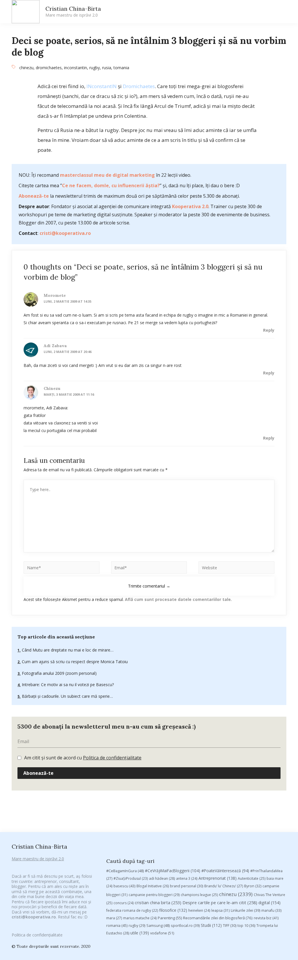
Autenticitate (251, 878)
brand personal (186, 886)
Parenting (170, 917)
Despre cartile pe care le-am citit (219, 902)
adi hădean (162, 878)
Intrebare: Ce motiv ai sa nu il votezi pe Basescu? (67, 684)
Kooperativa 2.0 (190, 206)
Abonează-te (34, 196)
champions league (199, 894)
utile (139, 933)
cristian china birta (158, 902)
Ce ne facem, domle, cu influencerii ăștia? (111, 185)
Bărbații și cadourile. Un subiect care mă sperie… (67, 696)
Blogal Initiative (152, 886)
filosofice (173, 910)
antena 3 (186, 878)
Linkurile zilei (245, 910)
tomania (121, 67)
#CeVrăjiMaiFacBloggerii (172, 870)
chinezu (26, 67)
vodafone (162, 933)
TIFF (229, 925)
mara (114, 918)
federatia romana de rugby (132, 910)
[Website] (236, 568)
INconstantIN (101, 86)
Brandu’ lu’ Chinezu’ (223, 886)
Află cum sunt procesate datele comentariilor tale (178, 599)
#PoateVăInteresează (225, 870)
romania (116, 925)
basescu (124, 885)
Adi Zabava (55, 345)
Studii (211, 925)
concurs (123, 902)
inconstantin (75, 67)
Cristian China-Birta (73, 11)
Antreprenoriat (217, 878)
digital (269, 902)
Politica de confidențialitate (112, 757)
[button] (232, 12)
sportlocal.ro (185, 925)
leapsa (220, 910)
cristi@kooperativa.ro (65, 233)
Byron (252, 886)
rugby (94, 67)
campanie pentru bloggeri (154, 894)
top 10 (246, 925)
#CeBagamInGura (125, 870)
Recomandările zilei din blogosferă (218, 917)
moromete (55, 295)
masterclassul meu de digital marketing (107, 175)
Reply (268, 330)
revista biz (266, 917)
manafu (271, 910)
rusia (106, 67)
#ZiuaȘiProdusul (130, 878)
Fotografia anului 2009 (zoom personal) (59, 673)
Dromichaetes (139, 86)
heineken (199, 910)
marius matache (140, 918)
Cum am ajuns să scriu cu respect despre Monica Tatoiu (74, 661)
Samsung (158, 925)
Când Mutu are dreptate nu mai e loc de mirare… (67, 650)
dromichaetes (49, 67)
